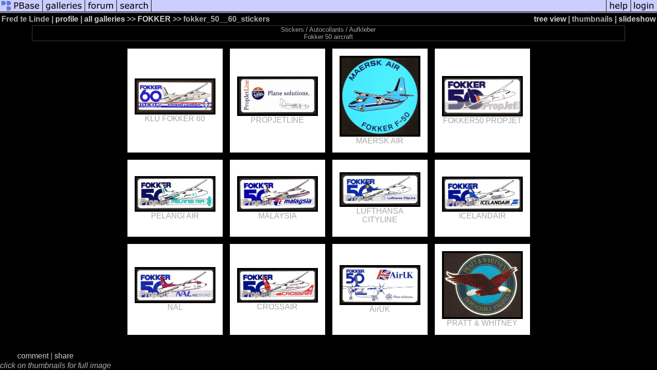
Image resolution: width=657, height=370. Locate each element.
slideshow (637, 19)
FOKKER (155, 19)
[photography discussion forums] (101, 11)
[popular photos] (379, 11)
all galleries (104, 19)
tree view (550, 19)
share (64, 356)
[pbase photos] (21, 11)
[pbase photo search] (134, 11)
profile (66, 19)
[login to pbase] (644, 11)
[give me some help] (618, 11)
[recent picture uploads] (64, 11)
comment (33, 356)
